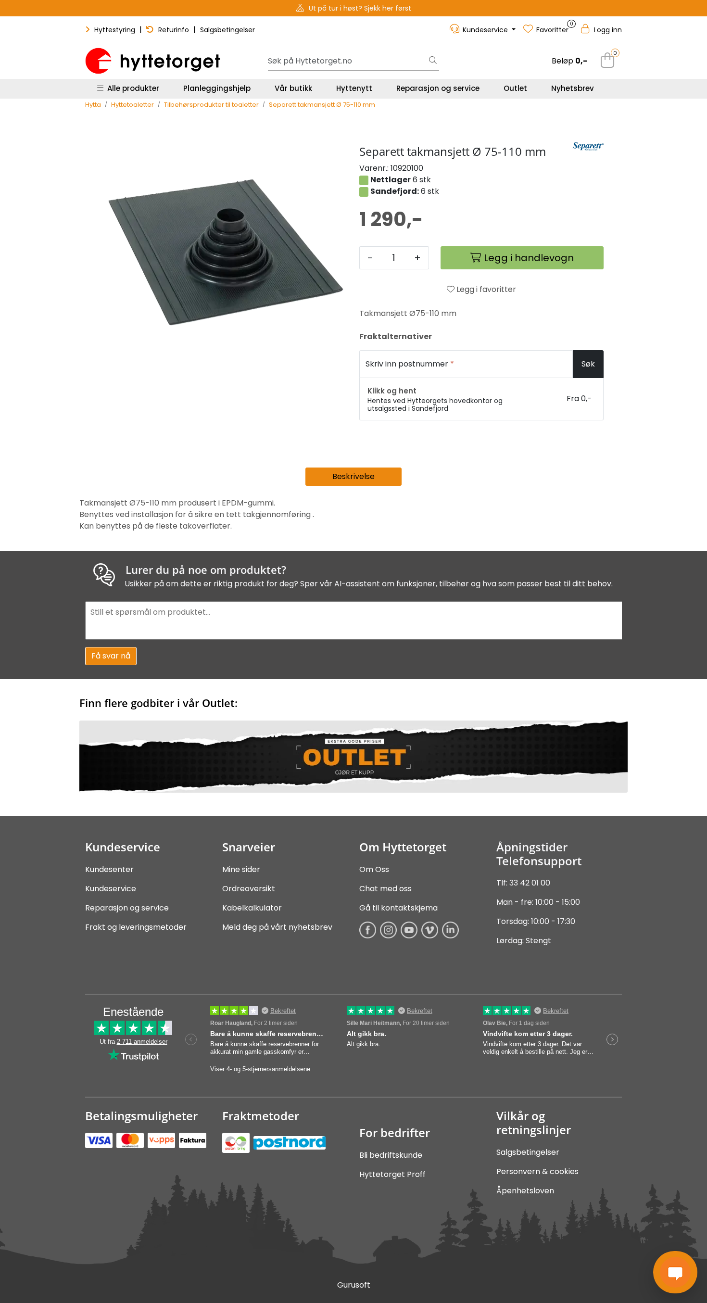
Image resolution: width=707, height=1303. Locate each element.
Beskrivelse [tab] (353, 476)
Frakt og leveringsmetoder (136, 927)
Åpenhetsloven (525, 1190)
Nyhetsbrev (572, 88)
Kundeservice (110, 888)
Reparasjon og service (438, 88)
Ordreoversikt (248, 888)
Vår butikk (293, 88)
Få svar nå (110, 655)
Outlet (515, 88)
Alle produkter (131, 88)
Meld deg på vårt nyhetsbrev (277, 927)
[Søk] (433, 61)
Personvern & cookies (537, 1171)
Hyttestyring (114, 30)
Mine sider (241, 869)
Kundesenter (109, 869)
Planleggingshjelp (217, 88)
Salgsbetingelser (227, 30)
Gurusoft (353, 1284)
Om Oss (374, 869)
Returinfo (173, 30)
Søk (588, 363)
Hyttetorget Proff (392, 1174)
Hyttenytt (354, 88)
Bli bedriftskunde (390, 1155)
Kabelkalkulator (252, 907)
